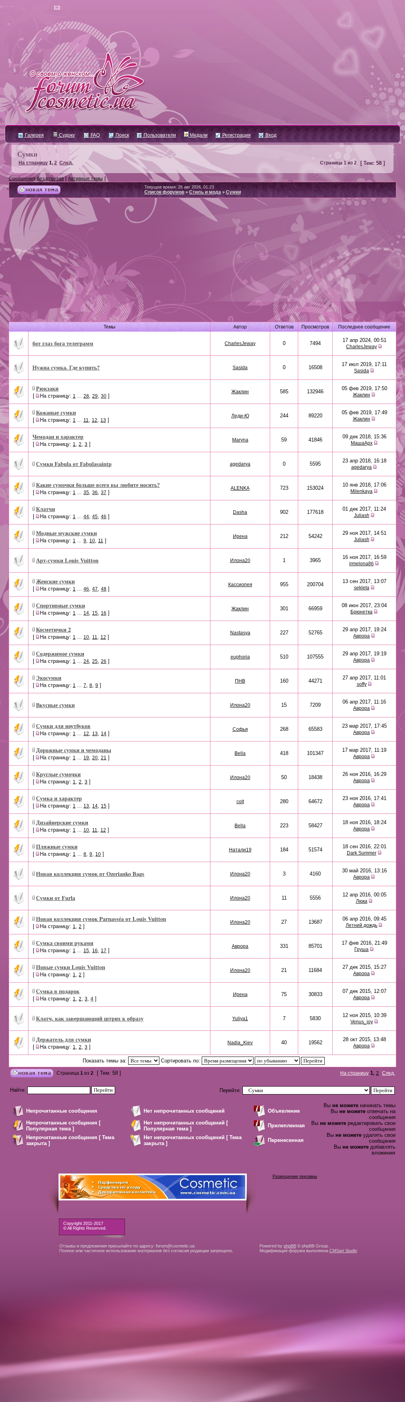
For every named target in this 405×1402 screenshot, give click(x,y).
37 (103, 492)
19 (86, 757)
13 (103, 420)
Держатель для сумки (63, 1039)
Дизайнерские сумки (62, 822)
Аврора (361, 636)
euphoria (240, 657)
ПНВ (240, 681)
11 (86, 420)
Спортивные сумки (60, 605)
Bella (240, 753)
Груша (361, 949)
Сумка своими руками (64, 943)
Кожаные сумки (56, 412)
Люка (361, 901)
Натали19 (240, 850)
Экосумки (48, 678)
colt (240, 801)
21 (103, 757)
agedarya (240, 464)
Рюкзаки (47, 388)
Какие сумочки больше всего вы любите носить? (98, 485)
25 (95, 661)
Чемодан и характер (57, 436)
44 (86, 516)
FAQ (94, 135)
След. (66, 163)
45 (95, 516)
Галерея (34, 135)
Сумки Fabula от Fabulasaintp (74, 464)
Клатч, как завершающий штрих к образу (90, 1018)
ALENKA (240, 488)
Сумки (27, 154)
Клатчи (45, 509)
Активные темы (85, 178)
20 (95, 757)
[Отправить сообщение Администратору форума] (34, 8)
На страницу (33, 163)
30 (103, 396)
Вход (270, 135)
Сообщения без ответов (36, 178)
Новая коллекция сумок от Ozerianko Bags (90, 874)
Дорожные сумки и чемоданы (73, 750)
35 (86, 492)
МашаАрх (362, 443)
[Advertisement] (202, 257)
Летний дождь (361, 925)
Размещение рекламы (295, 1176)
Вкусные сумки (55, 705)
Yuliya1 (240, 1018)
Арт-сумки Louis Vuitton (67, 560)
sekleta (361, 588)
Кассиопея (240, 584)
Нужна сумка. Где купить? (66, 367)
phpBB (290, 1245)
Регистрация (236, 135)
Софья (240, 729)
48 (103, 589)
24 (86, 661)
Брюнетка (361, 612)
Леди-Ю (240, 416)
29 (95, 396)
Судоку (66, 135)
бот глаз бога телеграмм (62, 343)
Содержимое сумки (60, 653)
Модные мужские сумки (66, 533)
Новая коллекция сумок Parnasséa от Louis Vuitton (101, 919)
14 (86, 613)
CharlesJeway (240, 343)
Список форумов (164, 192)
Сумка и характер (59, 798)
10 (92, 540)
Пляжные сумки (57, 846)
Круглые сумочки (58, 774)
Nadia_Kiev (240, 1042)
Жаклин (240, 391)
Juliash (361, 515)
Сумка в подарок (57, 991)
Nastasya (240, 633)
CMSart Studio (343, 1250)
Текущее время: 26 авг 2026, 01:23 (179, 187)
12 (94, 420)
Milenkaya (361, 491)
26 (103, 661)
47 (95, 589)
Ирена (240, 536)
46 (103, 516)
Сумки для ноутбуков (63, 726)
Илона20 (240, 560)
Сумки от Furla (55, 898)
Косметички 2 (53, 629)
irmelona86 (361, 563)
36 (95, 492)
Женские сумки (55, 581)
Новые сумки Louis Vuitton (70, 967)
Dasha (240, 512)
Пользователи (159, 135)
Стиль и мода (205, 192)
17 (103, 950)
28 (86, 396)
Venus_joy (361, 1022)
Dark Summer (362, 853)
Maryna (240, 440)
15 (95, 613)
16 (103, 613)
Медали (198, 135)
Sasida (240, 367)
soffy (362, 684)
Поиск (121, 135)
